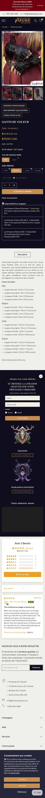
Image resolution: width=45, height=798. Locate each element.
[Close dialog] (40, 376)
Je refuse (21, 786)
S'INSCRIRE (22, 418)
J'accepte (22, 779)
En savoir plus (14, 773)
